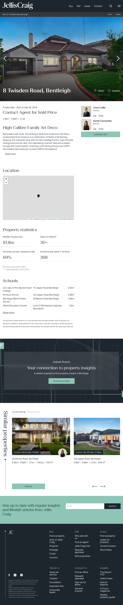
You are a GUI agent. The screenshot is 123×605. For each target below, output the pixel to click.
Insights (104, 568)
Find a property (57, 535)
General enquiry (79, 589)
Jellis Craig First (82, 545)
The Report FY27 (105, 573)
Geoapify (43, 219)
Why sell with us (81, 537)
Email (101, 115)
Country (53, 557)
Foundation (55, 582)
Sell (78, 6)
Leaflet (31, 219)
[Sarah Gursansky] (62, 452)
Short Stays (106, 549)
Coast (52, 553)
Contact (98, 6)
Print (109, 14)
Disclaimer (34, 580)
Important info (56, 586)
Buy (71, 6)
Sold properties (33, 412)
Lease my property (105, 540)
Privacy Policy (26, 580)
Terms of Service (30, 584)
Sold (4, 14)
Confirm (112, 506)
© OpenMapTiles (51, 219)
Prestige (53, 549)
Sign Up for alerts (80, 583)
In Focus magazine (105, 589)
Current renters (108, 545)
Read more (10, 153)
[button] (38, 196)
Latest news (106, 578)
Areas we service (54, 573)
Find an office (81, 572)
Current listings (19, 412)
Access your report (61, 381)
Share (118, 14)
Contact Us (81, 568)
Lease (87, 6)
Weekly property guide (107, 596)
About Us (54, 568)
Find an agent (82, 542)
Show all (28, 486)
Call (94, 115)
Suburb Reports (104, 583)
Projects (53, 545)
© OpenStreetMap (62, 219)
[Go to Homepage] (17, 6)
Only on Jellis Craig (55, 540)
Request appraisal (79, 551)
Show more (8, 312)
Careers (53, 578)
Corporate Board (54, 591)
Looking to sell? (100, 134)
